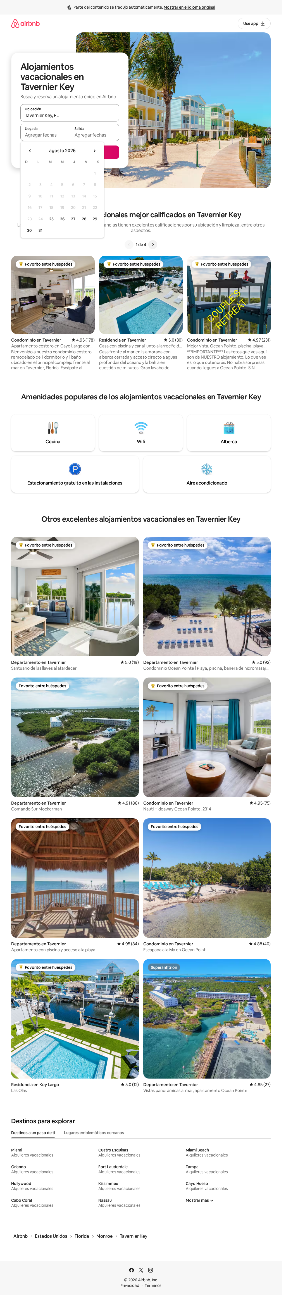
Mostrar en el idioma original (189, 7)
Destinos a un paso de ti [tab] (33, 1132)
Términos (153, 1285)
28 (84, 218)
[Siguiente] (152, 244)
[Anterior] (129, 244)
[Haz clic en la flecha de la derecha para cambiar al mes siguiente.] (94, 150)
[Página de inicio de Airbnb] (25, 23)
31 (40, 230)
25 (51, 218)
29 (95, 218)
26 (62, 218)
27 (73, 218)
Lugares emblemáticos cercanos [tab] (94, 1132)
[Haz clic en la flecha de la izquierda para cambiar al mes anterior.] (30, 150)
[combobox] (70, 115)
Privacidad (129, 1285)
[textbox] (45, 135)
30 (29, 230)
